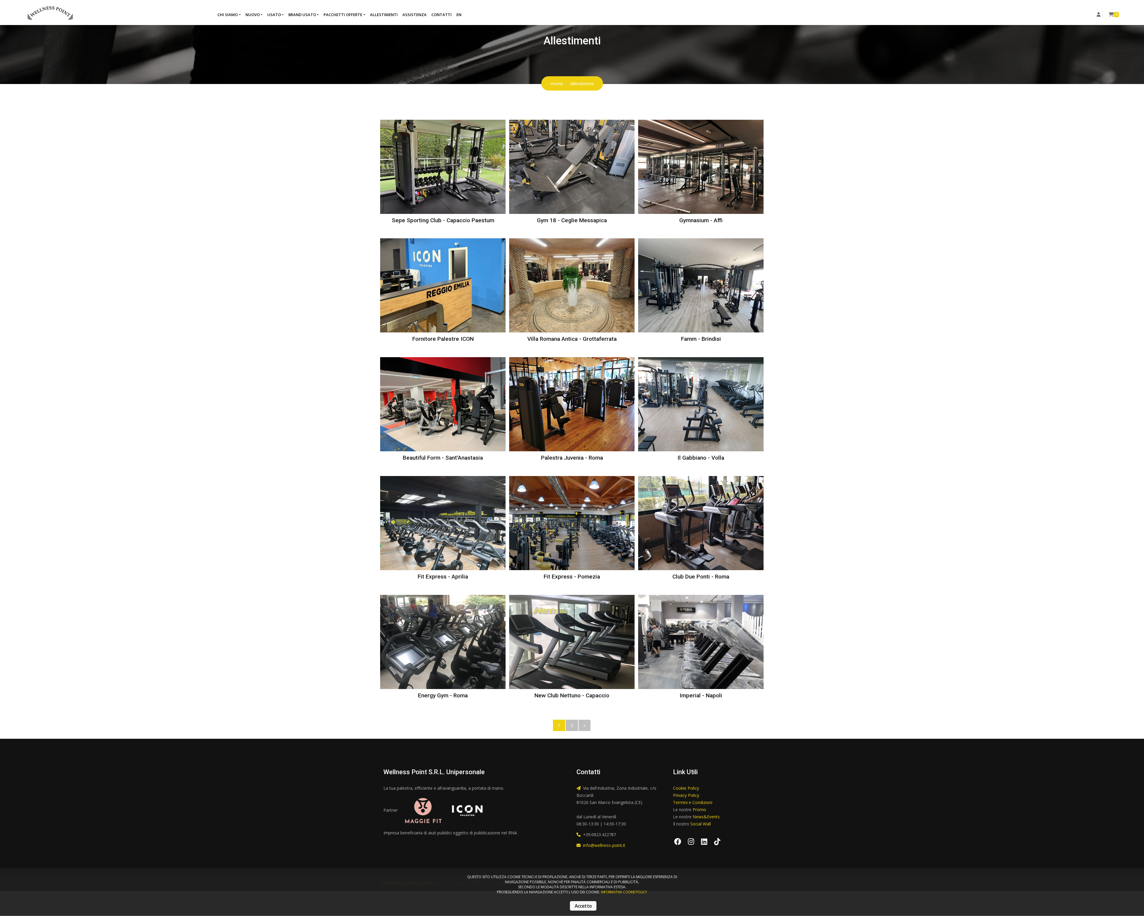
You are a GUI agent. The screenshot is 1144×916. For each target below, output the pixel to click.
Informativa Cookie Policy (624, 892)
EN (458, 14)
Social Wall (700, 824)
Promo (699, 809)
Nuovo (252, 14)
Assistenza (414, 14)
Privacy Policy (686, 795)
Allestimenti (384, 14)
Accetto (583, 906)
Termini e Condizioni (692, 802)
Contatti (441, 14)
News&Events (706, 816)
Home (556, 83)
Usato (274, 14)
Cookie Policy (686, 788)
